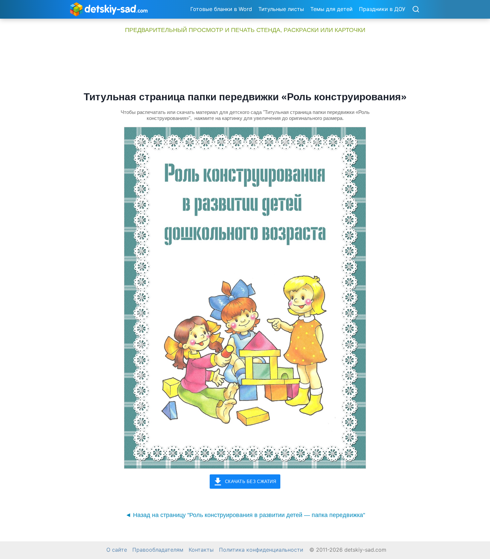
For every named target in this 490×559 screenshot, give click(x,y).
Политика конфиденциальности (261, 550)
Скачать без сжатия (250, 481)
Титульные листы (281, 9)
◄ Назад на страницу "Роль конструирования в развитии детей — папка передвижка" (245, 515)
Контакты (201, 550)
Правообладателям (157, 550)
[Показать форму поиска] (416, 10)
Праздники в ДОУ (382, 9)
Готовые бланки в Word (221, 9)
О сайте (116, 550)
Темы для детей (331, 9)
